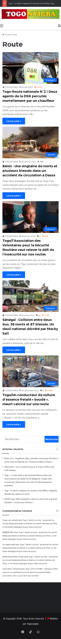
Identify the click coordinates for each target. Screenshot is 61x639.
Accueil (7, 34)
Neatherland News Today (13, 557)
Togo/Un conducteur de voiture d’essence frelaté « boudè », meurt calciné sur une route (28, 399)
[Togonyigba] (30, 14)
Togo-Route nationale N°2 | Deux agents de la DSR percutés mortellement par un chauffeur (29, 96)
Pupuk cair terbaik (10, 520)
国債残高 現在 (8, 532)
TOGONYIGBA (11, 87)
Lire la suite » (14, 121)
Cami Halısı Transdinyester (13, 569)
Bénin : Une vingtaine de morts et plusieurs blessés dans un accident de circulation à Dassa (29, 170)
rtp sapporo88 (8, 544)
